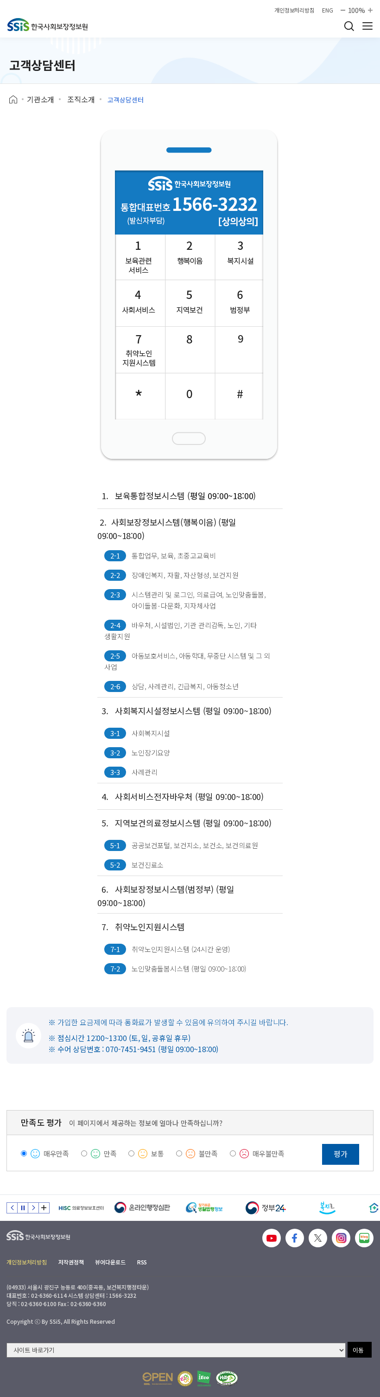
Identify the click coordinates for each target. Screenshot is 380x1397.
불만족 (208, 1153)
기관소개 (40, 99)
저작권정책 (70, 1262)
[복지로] (327, 1207)
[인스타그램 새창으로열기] (341, 1238)
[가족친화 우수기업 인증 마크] (185, 1378)
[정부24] (266, 1207)
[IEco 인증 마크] (204, 1378)
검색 (349, 26)
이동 (358, 1350)
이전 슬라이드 (12, 1207)
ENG (327, 10)
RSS (142, 1262)
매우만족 (56, 1153)
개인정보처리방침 (294, 10)
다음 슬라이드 (33, 1207)
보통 (157, 1153)
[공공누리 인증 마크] (157, 1378)
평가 (341, 1153)
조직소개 (81, 99)
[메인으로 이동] (47, 24)
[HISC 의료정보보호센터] (81, 1207)
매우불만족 (269, 1153)
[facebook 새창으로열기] (294, 1238)
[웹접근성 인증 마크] (226, 1379)
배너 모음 (44, 1207)
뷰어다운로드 (110, 1262)
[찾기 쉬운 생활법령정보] (204, 1207)
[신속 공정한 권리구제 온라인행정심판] (142, 1207)
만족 (110, 1153)
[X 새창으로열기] (318, 1238)
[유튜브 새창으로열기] (271, 1238)
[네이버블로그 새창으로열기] (364, 1238)
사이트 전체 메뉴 (367, 26)
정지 (22, 1207)
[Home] (16, 99)
